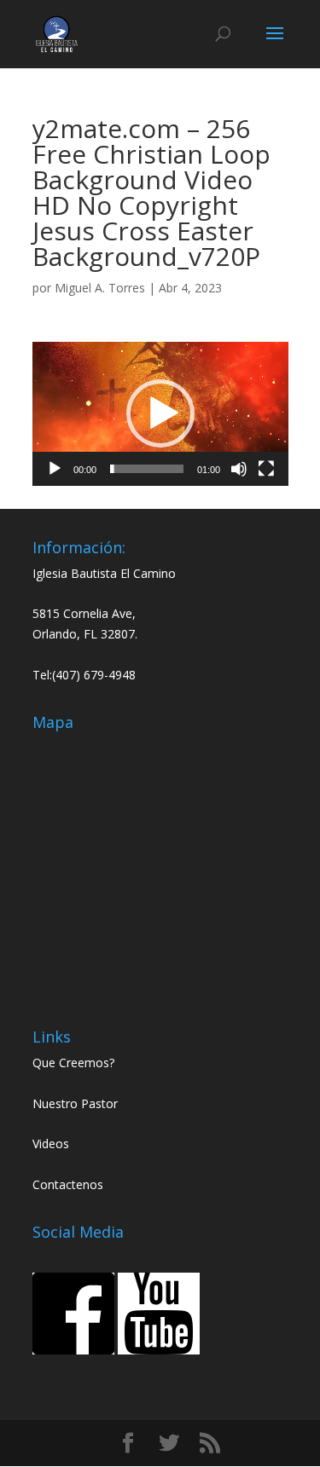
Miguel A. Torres (100, 288)
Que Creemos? (73, 1062)
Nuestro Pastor (75, 1103)
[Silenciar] (238, 468)
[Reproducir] (54, 468)
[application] (160, 414)
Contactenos (67, 1184)
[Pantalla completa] (266, 468)
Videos (50, 1143)
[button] (160, 413)
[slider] (146, 469)
